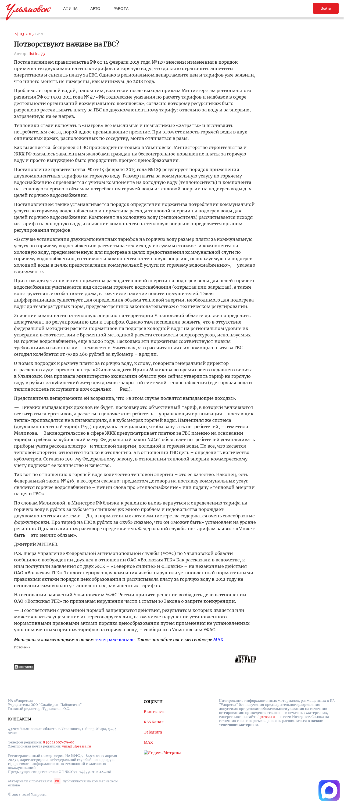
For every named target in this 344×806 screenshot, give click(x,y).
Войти (326, 8)
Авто (95, 8)
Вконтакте (155, 711)
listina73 (36, 53)
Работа (121, 8)
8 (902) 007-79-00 (58, 742)
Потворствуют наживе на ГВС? (66, 44)
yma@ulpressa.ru (76, 746)
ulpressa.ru (265, 717)
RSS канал (154, 722)
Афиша (70, 8)
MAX (218, 639)
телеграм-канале (115, 639)
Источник (22, 647)
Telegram (153, 732)
